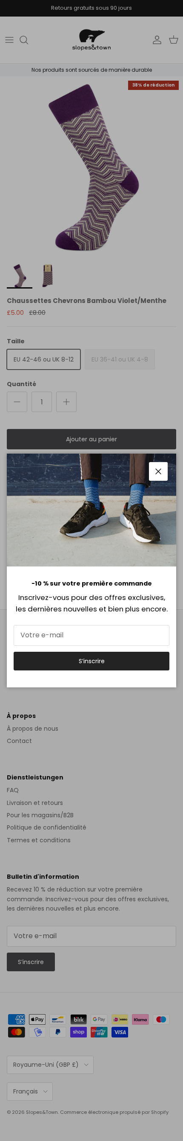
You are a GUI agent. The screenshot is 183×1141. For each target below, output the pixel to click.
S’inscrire (92, 661)
